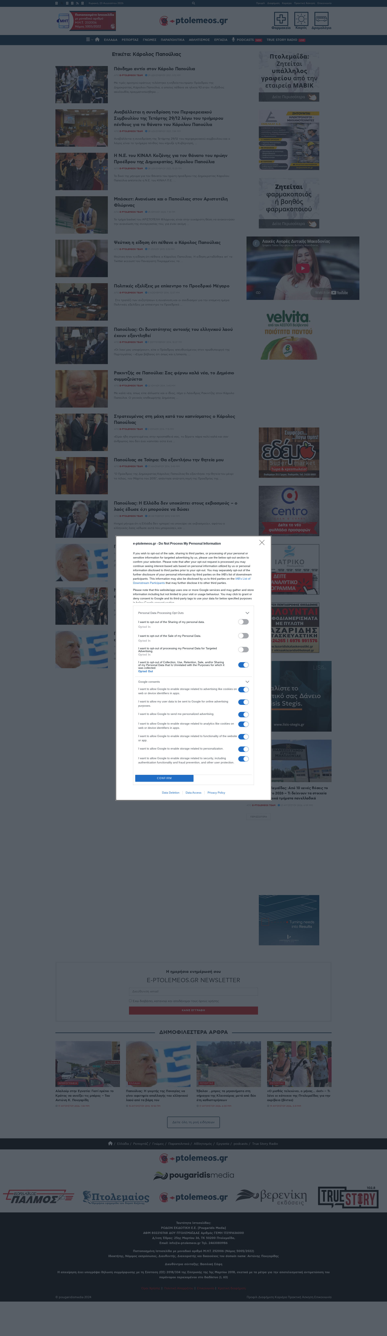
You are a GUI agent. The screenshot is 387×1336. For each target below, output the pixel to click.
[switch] (243, 622)
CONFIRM (164, 778)
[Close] (263, 544)
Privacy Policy (216, 792)
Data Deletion (170, 792)
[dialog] (193, 668)
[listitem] (193, 613)
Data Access (193, 792)
